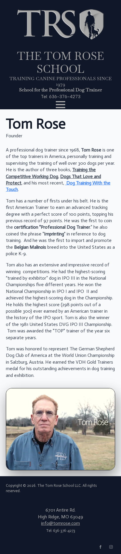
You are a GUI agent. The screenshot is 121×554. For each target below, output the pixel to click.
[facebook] (100, 547)
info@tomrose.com (60, 523)
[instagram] (111, 547)
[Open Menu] (60, 104)
